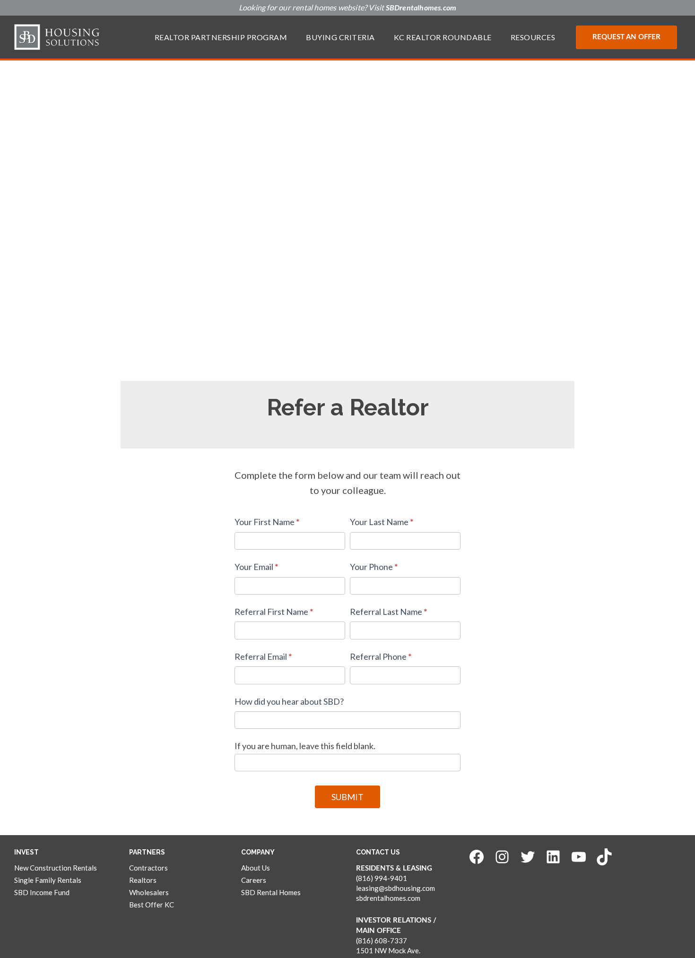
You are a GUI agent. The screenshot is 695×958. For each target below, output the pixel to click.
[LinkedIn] (553, 856)
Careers (253, 880)
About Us (255, 867)
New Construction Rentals (55, 867)
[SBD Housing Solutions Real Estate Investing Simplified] (56, 37)
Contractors (148, 867)
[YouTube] (578, 856)
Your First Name (267, 522)
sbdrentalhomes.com (388, 898)
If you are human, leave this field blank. (305, 746)
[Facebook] (476, 856)
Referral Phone (381, 656)
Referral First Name (274, 611)
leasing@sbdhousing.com (395, 888)
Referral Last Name (388, 611)
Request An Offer (626, 37)
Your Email (256, 566)
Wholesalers (149, 892)
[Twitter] (527, 856)
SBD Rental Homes (271, 892)
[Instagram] (502, 856)
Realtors (142, 880)
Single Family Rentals (47, 880)
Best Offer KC (151, 904)
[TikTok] (604, 856)
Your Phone (374, 566)
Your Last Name (382, 522)
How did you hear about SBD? (289, 701)
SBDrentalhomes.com (421, 8)
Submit (347, 797)
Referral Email (263, 656)
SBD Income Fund (42, 892)
